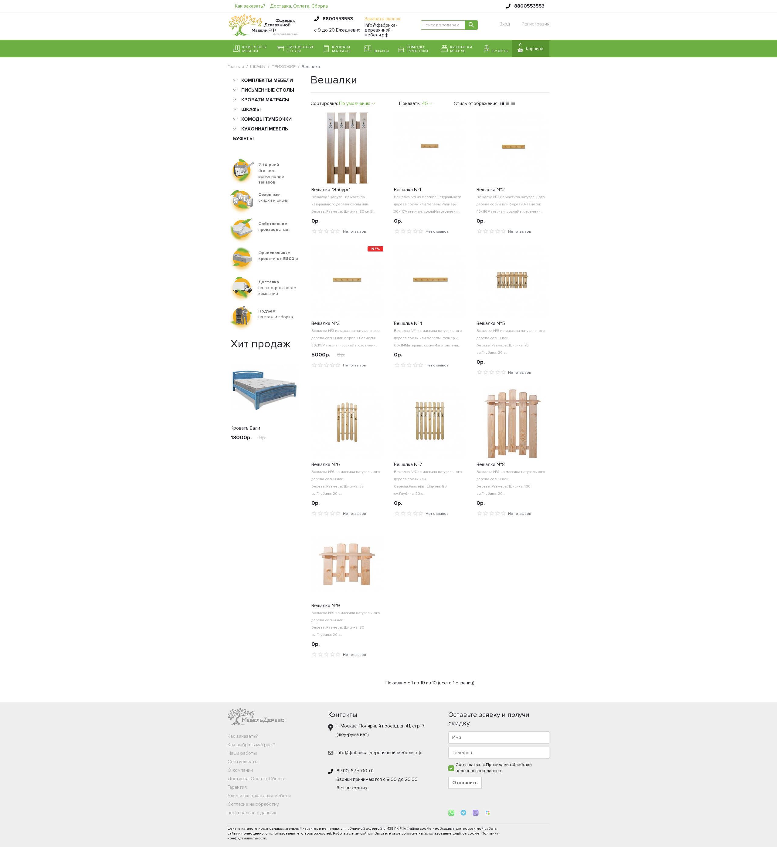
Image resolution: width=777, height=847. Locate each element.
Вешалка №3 (325, 323)
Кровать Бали (245, 428)
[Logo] (264, 25)
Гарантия (237, 787)
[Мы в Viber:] (476, 812)
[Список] (507, 103)
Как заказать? (250, 6)
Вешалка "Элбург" (331, 190)
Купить (243, 451)
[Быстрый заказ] (271, 451)
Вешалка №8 (491, 464)
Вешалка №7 (408, 464)
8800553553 (529, 6)
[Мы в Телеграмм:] (464, 812)
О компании (240, 770)
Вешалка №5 (491, 323)
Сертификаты (243, 762)
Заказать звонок (383, 19)
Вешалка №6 (325, 464)
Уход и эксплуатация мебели (259, 796)
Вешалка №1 (407, 190)
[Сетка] (502, 103)
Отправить (465, 783)
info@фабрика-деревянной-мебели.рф (381, 30)
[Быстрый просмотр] (284, 451)
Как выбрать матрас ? (251, 745)
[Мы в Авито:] (488, 812)
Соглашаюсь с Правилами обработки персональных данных (494, 767)
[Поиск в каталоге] (471, 25)
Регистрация (535, 24)
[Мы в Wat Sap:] (452, 812)
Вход (505, 24)
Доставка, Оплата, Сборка (299, 6)
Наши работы (242, 753)
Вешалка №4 (408, 323)
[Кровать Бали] (264, 388)
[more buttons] (379, 378)
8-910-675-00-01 (355, 771)
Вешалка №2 (491, 190)
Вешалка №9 (325, 605)
